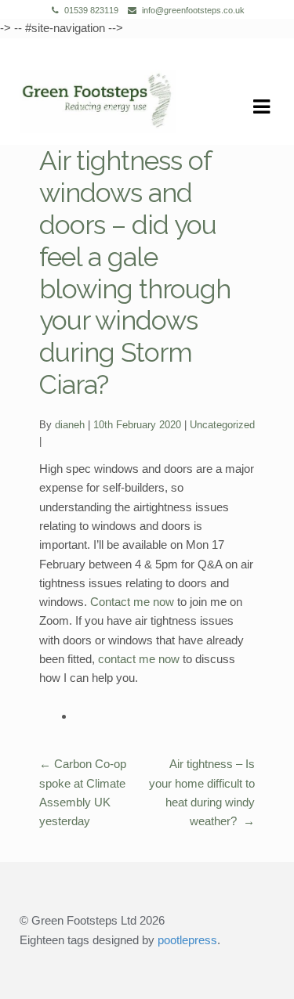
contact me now (139, 658)
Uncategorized (222, 425)
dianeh (70, 425)
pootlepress (187, 940)
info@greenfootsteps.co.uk (193, 10)
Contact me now (132, 601)
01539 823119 (91, 10)
